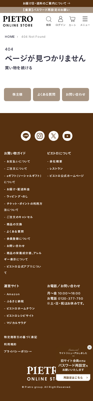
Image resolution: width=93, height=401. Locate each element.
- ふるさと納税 (14, 301)
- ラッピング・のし (16, 196)
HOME (10, 37)
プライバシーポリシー (18, 351)
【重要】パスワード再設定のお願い (46, 10)
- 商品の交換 (13, 224)
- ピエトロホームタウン (19, 308)
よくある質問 (46, 94)
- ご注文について (15, 168)
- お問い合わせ (14, 246)
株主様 (17, 94)
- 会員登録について (17, 239)
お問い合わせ (75, 94)
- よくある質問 (14, 231)
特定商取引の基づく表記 (20, 337)
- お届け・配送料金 (17, 189)
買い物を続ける (18, 67)
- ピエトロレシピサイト (19, 316)
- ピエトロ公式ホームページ (65, 176)
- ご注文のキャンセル (18, 217)
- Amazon (12, 294)
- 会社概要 (54, 161)
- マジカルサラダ (15, 323)
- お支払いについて (17, 161)
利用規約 (10, 344)
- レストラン (55, 168)
